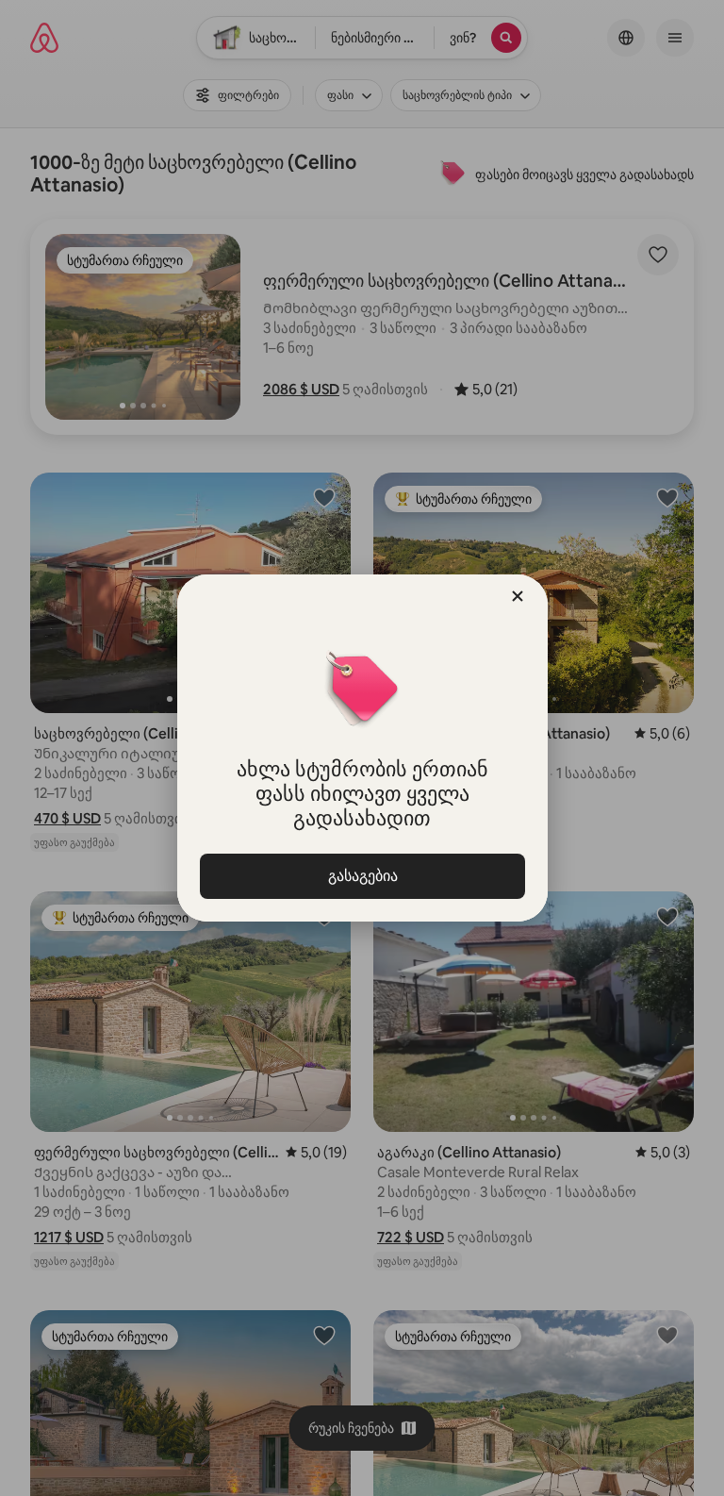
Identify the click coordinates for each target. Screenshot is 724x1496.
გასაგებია (362, 876)
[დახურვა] (517, 596)
